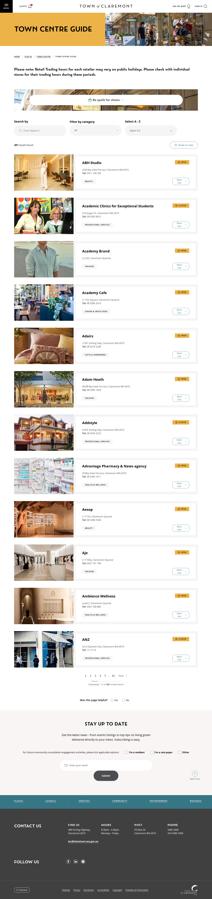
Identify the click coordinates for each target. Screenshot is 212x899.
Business (196, 801)
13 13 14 (91, 650)
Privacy (76, 890)
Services (84, 801)
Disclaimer (89, 890)
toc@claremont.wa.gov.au (83, 841)
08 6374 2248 (94, 346)
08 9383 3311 (94, 476)
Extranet (23, 890)
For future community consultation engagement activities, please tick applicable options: (71, 752)
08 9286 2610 (94, 303)
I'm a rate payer (163, 752)
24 (113, 675)
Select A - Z (132, 121)
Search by (21, 121)
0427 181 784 (94, 563)
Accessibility (103, 890)
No (127, 700)
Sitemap (66, 890)
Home (17, 56)
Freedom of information (136, 890)
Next (121, 675)
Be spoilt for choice (106, 100)
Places (28, 56)
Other (185, 752)
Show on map (185, 145)
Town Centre (44, 56)
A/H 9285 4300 (175, 833)
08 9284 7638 (94, 520)
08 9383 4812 (94, 216)
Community (119, 801)
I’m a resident (137, 752)
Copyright (117, 890)
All (75, 130)
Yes (116, 700)
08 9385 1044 (94, 390)
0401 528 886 (94, 606)
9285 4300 (173, 829)
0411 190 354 (94, 173)
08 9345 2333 (94, 433)
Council (50, 801)
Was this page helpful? (94, 700)
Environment (159, 801)
